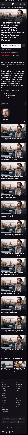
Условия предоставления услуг (6, 392)
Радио (17, 390)
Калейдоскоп (19, 386)
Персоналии (19, 382)
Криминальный (10, 95)
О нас (3, 382)
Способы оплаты (6, 406)
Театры (18, 388)
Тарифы (4, 404)
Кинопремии (19, 384)
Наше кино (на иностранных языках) (9, 52)
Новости (18, 402)
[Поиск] (20, 4)
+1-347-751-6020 (18, 1)
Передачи (18, 400)
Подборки (18, 392)
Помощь (4, 402)
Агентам (4, 397)
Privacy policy (5, 388)
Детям (17, 406)
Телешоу (18, 404)
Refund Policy (5, 395)
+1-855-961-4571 (9, 1)
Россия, (13, 90)
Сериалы (18, 398)
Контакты (4, 384)
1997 (17, 90)
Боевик (8, 93)
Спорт (17, 408)
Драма (8, 97)
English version (5, 386)
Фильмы (18, 397)
